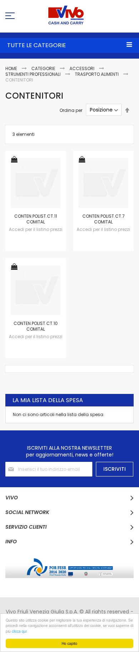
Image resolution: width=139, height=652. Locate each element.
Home (11, 68)
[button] (14, 160)
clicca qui (19, 631)
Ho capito (69, 643)
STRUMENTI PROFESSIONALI (33, 74)
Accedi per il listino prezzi (35, 229)
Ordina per (71, 110)
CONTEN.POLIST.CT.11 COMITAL (35, 219)
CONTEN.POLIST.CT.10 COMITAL (36, 326)
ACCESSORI (83, 68)
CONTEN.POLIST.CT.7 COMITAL (103, 219)
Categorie (43, 68)
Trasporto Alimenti (97, 74)
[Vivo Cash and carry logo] (69, 15)
